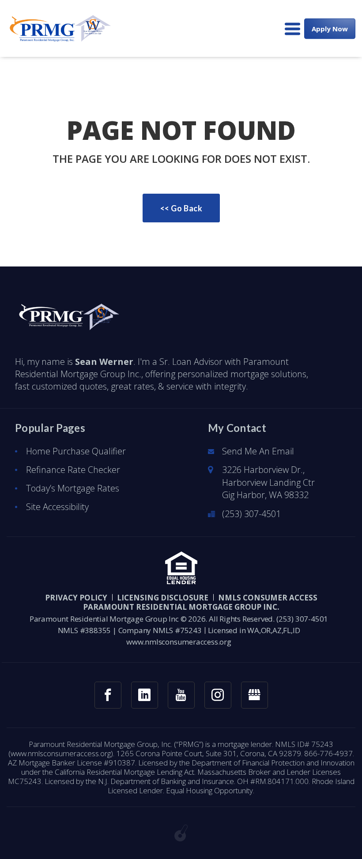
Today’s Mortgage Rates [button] (72, 488)
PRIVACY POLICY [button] (76, 597)
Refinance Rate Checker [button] (73, 470)
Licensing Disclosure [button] (162, 597)
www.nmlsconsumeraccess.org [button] (178, 642)
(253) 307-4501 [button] (251, 514)
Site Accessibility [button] (57, 507)
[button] (59, 28)
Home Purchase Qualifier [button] (76, 451)
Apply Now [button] (330, 28)
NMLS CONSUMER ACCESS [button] (267, 597)
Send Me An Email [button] (258, 451)
